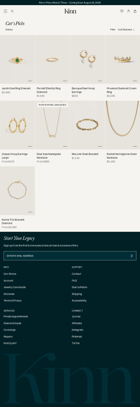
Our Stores (10, 273)
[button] (5, 11)
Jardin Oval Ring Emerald (16, 88)
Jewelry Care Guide (15, 287)
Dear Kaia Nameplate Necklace (49, 155)
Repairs (8, 336)
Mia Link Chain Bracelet (85, 154)
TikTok (76, 343)
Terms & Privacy (13, 300)
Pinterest (77, 336)
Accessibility (79, 300)
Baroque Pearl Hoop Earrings (83, 90)
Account (8, 280)
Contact (76, 273)
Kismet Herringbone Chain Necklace (122, 155)
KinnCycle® (10, 343)
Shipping (77, 294)
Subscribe (131, 255)
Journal (76, 316)
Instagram (77, 329)
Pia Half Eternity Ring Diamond (49, 90)
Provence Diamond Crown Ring (121, 90)
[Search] (12, 11)
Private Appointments (16, 316)
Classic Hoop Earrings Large (15, 155)
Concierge (10, 329)
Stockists (9, 294)
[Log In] (128, 11)
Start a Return (79, 287)
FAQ (74, 280)
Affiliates (77, 323)
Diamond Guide (12, 323)
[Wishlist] (122, 11)
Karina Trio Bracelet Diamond (13, 221)
